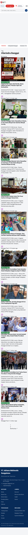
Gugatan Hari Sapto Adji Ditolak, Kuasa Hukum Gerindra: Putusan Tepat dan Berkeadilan (12, 85)
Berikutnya (13, 428)
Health (16, 497)
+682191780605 (7, 485)
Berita (2, 492)
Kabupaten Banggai (13, 45)
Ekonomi (17, 492)
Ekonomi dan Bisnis (19, 494)
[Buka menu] (26, 6)
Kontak (2, 518)
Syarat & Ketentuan (19, 515)
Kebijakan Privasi (19, 513)
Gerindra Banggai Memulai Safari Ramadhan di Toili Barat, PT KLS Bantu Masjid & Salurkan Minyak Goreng (13, 162)
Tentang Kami (4, 510)
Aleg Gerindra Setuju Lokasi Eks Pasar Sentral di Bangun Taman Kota (12, 197)
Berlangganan (10, 6)
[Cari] (26, 10)
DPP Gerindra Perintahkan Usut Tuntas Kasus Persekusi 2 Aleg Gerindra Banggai (14, 373)
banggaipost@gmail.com (8, 483)
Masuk (2, 6)
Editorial (3, 504)
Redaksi (3, 513)
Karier (2, 515)
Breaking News (4, 499)
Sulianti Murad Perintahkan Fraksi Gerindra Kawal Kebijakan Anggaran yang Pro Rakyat (13, 270)
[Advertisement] (14, 28)
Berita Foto (3, 494)
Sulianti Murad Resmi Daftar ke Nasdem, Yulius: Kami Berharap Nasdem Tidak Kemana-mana (12, 406)
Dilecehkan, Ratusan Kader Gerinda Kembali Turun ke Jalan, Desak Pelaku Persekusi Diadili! (13, 335)
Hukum (16, 499)
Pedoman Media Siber (20, 510)
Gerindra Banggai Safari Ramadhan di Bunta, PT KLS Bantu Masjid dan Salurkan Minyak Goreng (14, 122)
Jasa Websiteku (9, 525)
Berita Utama (5, 82)
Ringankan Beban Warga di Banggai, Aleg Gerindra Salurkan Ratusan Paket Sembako (13, 234)
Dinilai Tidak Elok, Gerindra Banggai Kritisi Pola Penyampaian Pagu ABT (13, 302)
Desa (2, 501)
